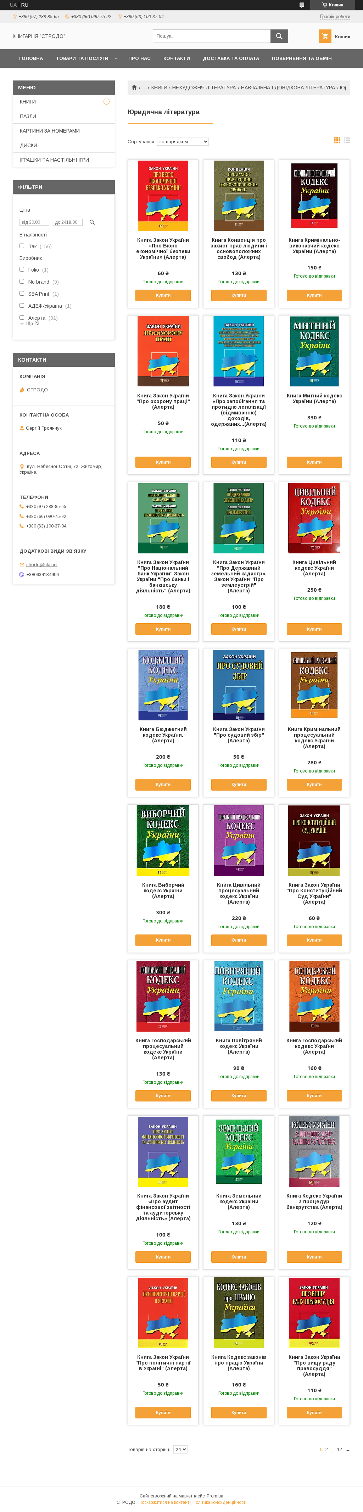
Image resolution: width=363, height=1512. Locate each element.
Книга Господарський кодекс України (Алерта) (314, 1046)
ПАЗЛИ (28, 116)
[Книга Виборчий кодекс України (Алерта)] (163, 840)
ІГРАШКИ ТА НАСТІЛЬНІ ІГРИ (54, 160)
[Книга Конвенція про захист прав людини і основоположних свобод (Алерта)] (238, 195)
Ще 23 (32, 323)
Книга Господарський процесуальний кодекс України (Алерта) (163, 1049)
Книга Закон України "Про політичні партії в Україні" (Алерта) (163, 1362)
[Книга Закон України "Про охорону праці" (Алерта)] (163, 351)
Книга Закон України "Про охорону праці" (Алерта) (163, 401)
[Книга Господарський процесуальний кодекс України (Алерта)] (163, 995)
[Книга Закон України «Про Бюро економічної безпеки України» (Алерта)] (163, 195)
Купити (163, 295)
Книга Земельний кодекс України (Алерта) (239, 1201)
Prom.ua (215, 1496)
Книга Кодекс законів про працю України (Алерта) (238, 1362)
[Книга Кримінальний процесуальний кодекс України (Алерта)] (314, 684)
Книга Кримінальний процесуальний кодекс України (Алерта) (314, 737)
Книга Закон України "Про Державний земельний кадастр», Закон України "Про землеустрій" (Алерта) (239, 576)
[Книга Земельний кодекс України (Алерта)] (238, 1151)
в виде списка (347, 142)
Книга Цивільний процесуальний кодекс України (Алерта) (239, 893)
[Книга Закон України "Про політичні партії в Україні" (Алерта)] (163, 1312)
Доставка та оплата (231, 58)
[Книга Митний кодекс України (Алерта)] (314, 351)
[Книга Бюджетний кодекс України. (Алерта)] (163, 684)
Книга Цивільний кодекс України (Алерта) (314, 567)
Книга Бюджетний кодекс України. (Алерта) (163, 734)
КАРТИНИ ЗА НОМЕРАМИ (50, 131)
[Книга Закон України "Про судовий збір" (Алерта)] (238, 684)
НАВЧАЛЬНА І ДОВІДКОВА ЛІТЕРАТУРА (288, 87)
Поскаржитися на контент (164, 1502)
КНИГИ (159, 87)
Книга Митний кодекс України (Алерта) (314, 398)
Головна (31, 58)
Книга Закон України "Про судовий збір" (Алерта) (239, 734)
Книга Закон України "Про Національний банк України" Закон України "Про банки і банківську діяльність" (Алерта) (163, 576)
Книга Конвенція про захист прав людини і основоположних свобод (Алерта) (239, 248)
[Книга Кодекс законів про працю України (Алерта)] (238, 1312)
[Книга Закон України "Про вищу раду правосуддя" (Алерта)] (314, 1312)
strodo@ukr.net (41, 564)
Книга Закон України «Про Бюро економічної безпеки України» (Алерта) (163, 248)
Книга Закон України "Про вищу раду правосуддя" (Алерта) (314, 1365)
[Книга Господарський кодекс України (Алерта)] (314, 995)
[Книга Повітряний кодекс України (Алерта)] (238, 995)
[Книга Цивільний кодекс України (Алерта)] (314, 517)
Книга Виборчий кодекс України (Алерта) (163, 890)
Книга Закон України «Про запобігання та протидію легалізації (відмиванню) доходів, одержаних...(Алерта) (239, 410)
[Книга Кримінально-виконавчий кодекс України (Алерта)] (314, 195)
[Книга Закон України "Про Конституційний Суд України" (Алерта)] (314, 840)
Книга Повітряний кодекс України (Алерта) (239, 1046)
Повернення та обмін (302, 58)
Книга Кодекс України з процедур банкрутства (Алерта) (314, 1201)
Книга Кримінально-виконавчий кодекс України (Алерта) (314, 245)
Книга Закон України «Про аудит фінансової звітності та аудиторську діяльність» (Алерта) (163, 1207)
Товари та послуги (82, 58)
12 (339, 1449)
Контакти (176, 58)
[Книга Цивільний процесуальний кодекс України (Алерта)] (238, 840)
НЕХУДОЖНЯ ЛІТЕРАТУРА (204, 87)
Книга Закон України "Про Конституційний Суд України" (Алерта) (314, 893)
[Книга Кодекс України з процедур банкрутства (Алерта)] (314, 1151)
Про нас (139, 58)
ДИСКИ (28, 145)
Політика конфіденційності (219, 1502)
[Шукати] (279, 36)
